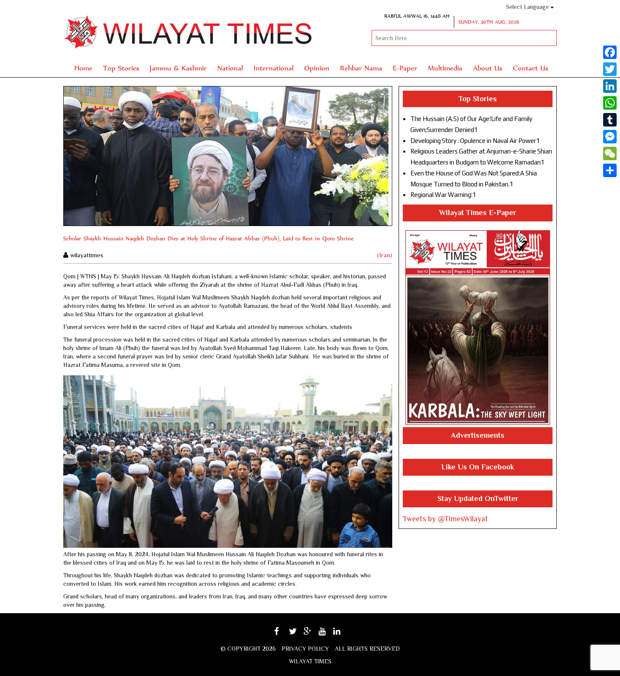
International (273, 68)
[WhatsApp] (609, 102)
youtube (328, 634)
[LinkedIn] (609, 86)
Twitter (297, 634)
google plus (312, 635)
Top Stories (121, 68)
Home (83, 68)
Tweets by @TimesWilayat (445, 518)
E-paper (405, 68)
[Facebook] (609, 52)
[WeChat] (609, 153)
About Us (487, 68)
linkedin (342, 634)
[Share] (609, 170)
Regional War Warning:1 (443, 194)
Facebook (284, 634)
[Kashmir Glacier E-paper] (478, 327)
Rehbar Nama (361, 68)
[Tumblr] (609, 119)
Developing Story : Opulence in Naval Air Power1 (475, 140)
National (230, 68)
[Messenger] (609, 136)
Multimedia (445, 68)
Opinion (316, 68)
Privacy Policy (305, 648)
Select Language (528, 6)
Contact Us (530, 68)
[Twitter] (609, 69)
